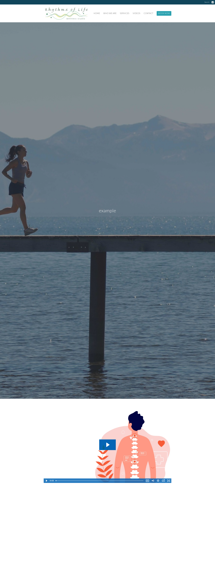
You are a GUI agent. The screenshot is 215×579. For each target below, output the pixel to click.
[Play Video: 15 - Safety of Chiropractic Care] (107, 444)
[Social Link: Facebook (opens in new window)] (213, 2)
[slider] (99, 480)
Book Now (164, 13)
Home (97, 13)
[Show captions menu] (147, 480)
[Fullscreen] (168, 480)
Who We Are (110, 13)
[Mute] (152, 480)
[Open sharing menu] (163, 480)
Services (124, 13)
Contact (148, 13)
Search (206, 2)
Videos (136, 13)
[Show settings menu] (158, 480)
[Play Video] (46, 480)
